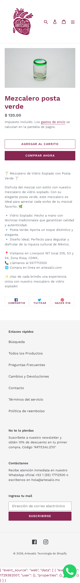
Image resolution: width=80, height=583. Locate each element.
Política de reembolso (27, 411)
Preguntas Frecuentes (27, 365)
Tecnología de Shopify (52, 553)
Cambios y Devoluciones (29, 376)
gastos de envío (53, 122)
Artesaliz (30, 553)
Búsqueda (17, 342)
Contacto (16, 388)
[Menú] (72, 21)
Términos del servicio (26, 399)
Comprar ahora (40, 155)
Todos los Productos (26, 353)
